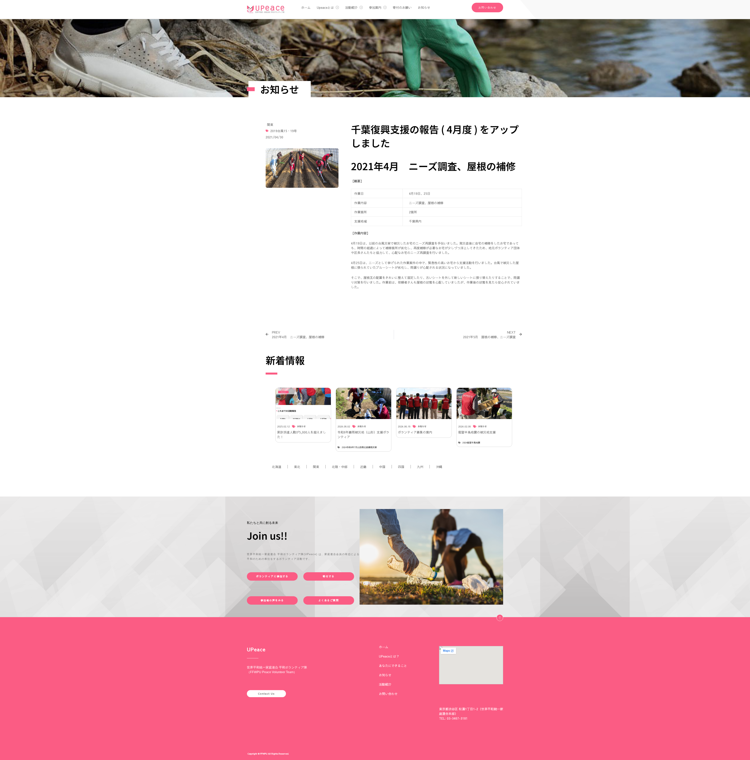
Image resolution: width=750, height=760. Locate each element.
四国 (401, 467)
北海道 (276, 467)
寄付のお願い (402, 7)
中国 (382, 467)
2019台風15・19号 (283, 131)
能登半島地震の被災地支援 (477, 432)
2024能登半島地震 (471, 442)
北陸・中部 (339, 467)
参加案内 (375, 7)
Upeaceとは (325, 7)
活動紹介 (351, 7)
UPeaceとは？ (389, 656)
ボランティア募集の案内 (415, 432)
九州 (420, 467)
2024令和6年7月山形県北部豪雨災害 (359, 447)
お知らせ (424, 7)
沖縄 (439, 467)
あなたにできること (393, 665)
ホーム (306, 7)
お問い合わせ (388, 693)
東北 (297, 467)
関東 (270, 124)
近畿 (363, 467)
